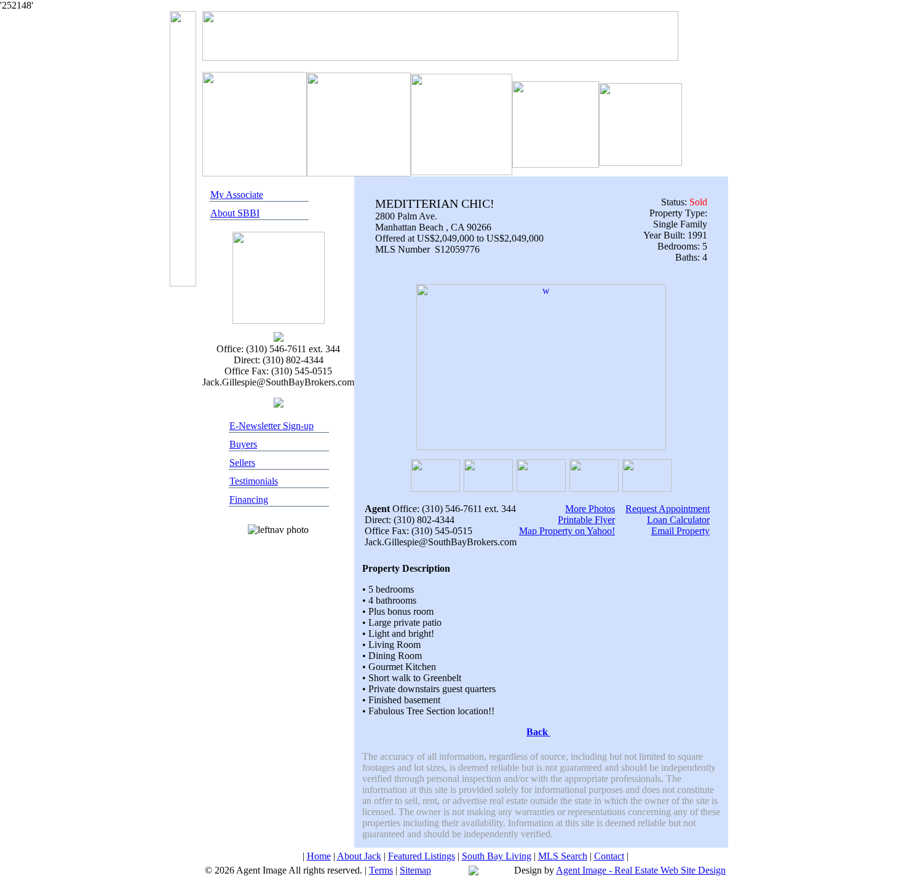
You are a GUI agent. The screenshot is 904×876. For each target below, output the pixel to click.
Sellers (242, 462)
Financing (248, 499)
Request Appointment (667, 508)
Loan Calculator (678, 520)
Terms (381, 870)
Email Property (680, 531)
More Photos (590, 508)
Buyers (243, 444)
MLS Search (562, 856)
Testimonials (253, 481)
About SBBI (235, 213)
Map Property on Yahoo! (567, 531)
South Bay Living (496, 856)
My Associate (236, 194)
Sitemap (415, 870)
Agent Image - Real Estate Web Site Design (641, 870)
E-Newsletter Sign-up (271, 425)
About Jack (359, 856)
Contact (609, 856)
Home (319, 856)
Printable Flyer (586, 520)
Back (538, 732)
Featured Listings (421, 856)
